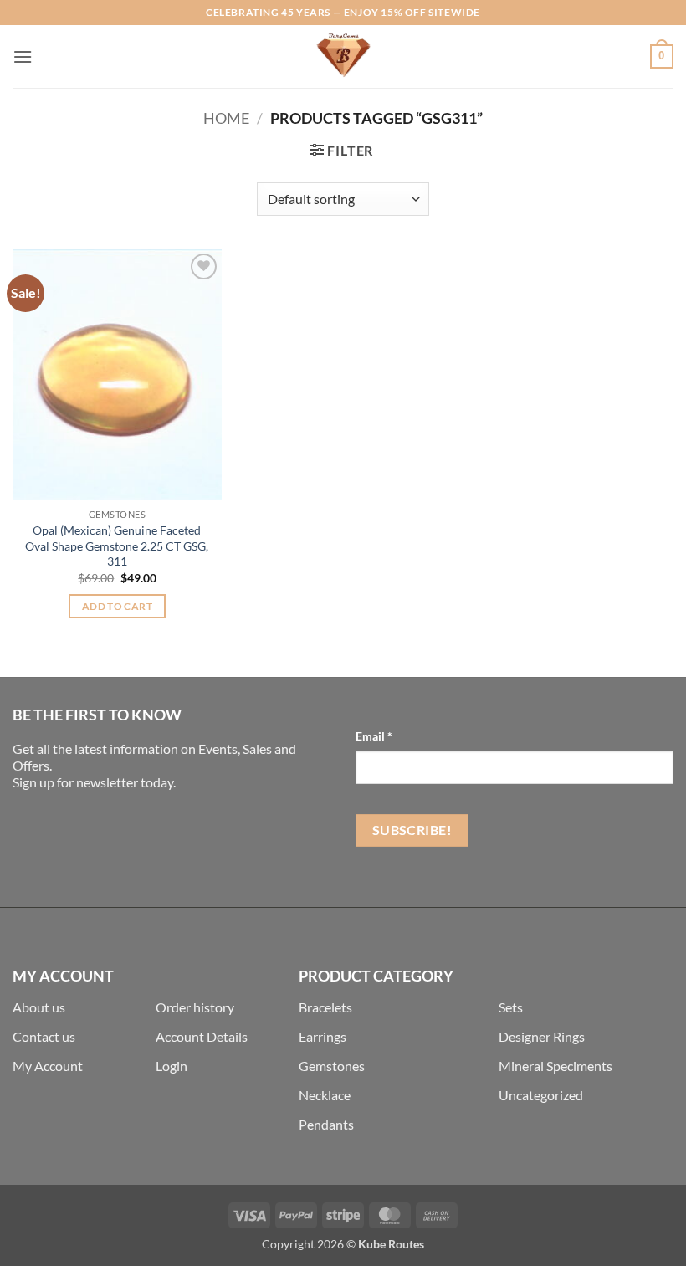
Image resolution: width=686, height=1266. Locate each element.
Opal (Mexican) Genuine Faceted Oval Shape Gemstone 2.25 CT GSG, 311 (116, 545)
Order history (195, 1007)
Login (171, 1066)
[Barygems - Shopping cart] (343, 56)
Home (226, 118)
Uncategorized (541, 1095)
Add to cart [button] (117, 606)
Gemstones (332, 1066)
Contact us (44, 1036)
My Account (48, 1066)
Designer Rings (542, 1036)
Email (374, 736)
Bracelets (325, 1007)
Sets (511, 1007)
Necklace (325, 1095)
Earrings (322, 1036)
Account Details (202, 1036)
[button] (23, 56)
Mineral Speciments (555, 1066)
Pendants (326, 1124)
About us (39, 1007)
